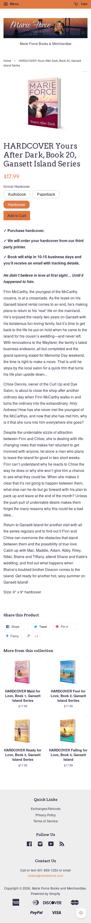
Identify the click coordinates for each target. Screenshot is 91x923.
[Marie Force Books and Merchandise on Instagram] (40, 844)
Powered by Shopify (45, 893)
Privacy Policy (45, 815)
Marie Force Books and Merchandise (59, 888)
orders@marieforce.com (45, 875)
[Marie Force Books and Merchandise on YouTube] (51, 844)
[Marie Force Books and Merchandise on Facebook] (29, 844)
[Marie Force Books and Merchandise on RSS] (61, 844)
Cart (84, 3)
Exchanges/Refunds (45, 808)
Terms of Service (45, 821)
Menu (14, 3)
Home (7, 61)
